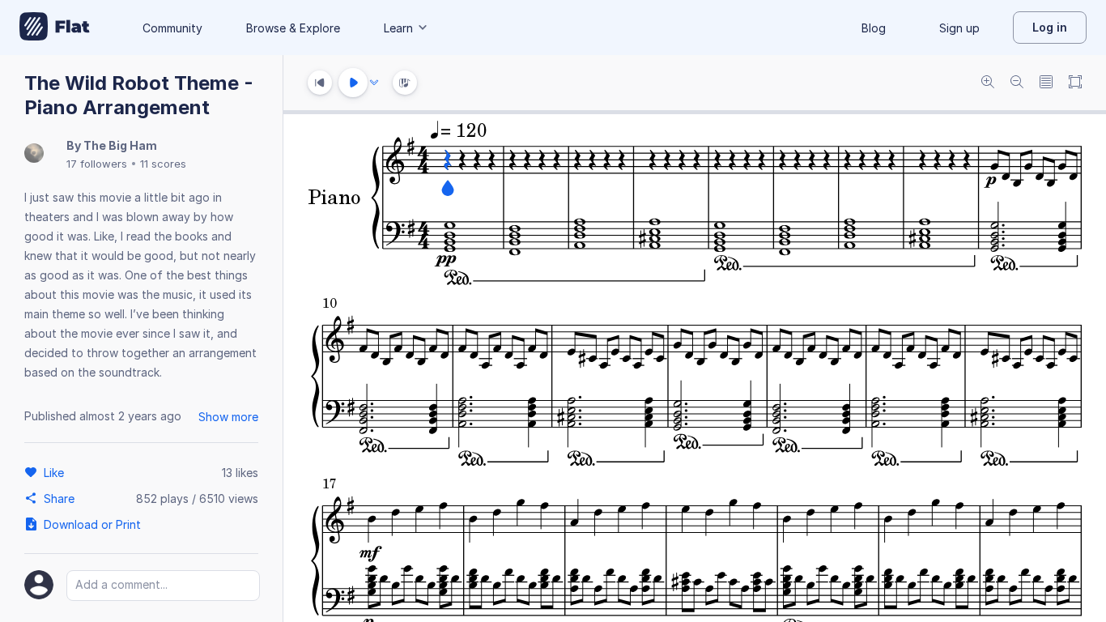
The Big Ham (120, 145)
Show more (228, 417)
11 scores (163, 163)
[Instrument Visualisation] (405, 82)
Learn (398, 28)
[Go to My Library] (54, 27)
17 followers (96, 163)
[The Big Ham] (34, 154)
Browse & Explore (293, 28)
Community (172, 28)
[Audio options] (374, 82)
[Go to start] (320, 82)
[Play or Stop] (353, 82)
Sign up (959, 28)
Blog (873, 28)
